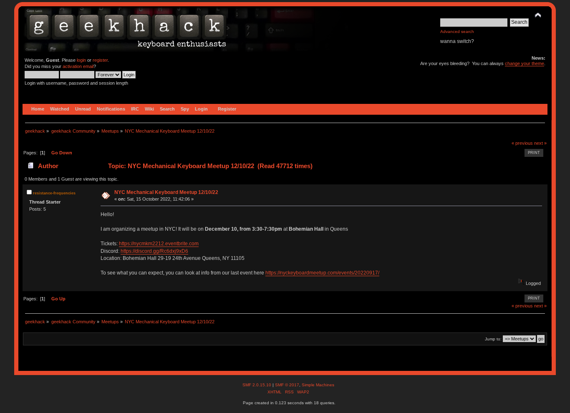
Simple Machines (318, 385)
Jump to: (493, 339)
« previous (522, 143)
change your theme (524, 63)
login (81, 60)
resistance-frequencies (54, 193)
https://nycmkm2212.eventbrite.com (159, 244)
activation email (78, 66)
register (100, 60)
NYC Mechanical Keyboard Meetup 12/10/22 (166, 192)
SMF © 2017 (287, 385)
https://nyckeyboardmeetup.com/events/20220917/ (322, 273)
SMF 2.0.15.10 (257, 385)
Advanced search (457, 31)
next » (540, 143)
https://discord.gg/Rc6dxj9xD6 (154, 251)
